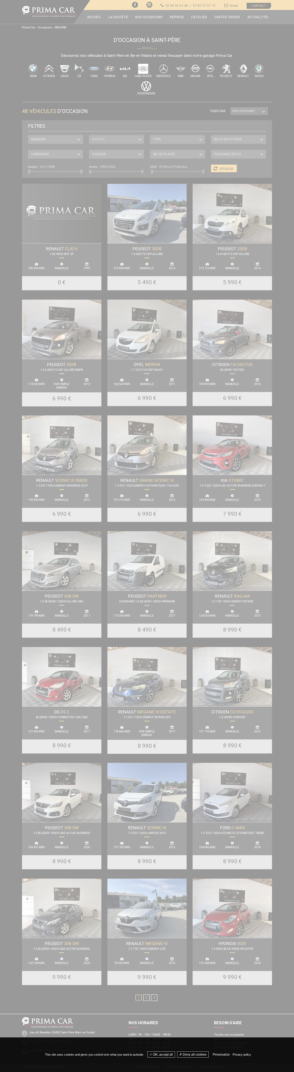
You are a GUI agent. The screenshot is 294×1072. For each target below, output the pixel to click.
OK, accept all (162, 1054)
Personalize (221, 1054)
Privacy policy (242, 1054)
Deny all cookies (194, 1054)
